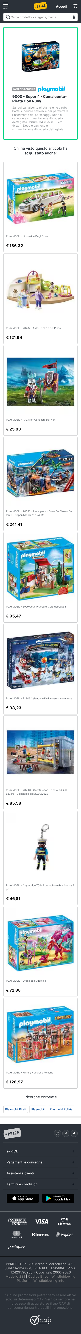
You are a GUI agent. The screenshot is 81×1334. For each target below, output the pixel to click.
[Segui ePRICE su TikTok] (74, 1133)
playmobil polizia (61, 1109)
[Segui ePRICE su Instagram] (57, 1133)
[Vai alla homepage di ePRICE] (12, 1134)
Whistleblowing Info (48, 1280)
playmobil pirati (15, 1109)
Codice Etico (38, 1276)
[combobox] (40, 17)
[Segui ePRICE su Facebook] (65, 1133)
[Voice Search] (74, 17)
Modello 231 (15, 1276)
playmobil (37, 1109)
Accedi (61, 6)
